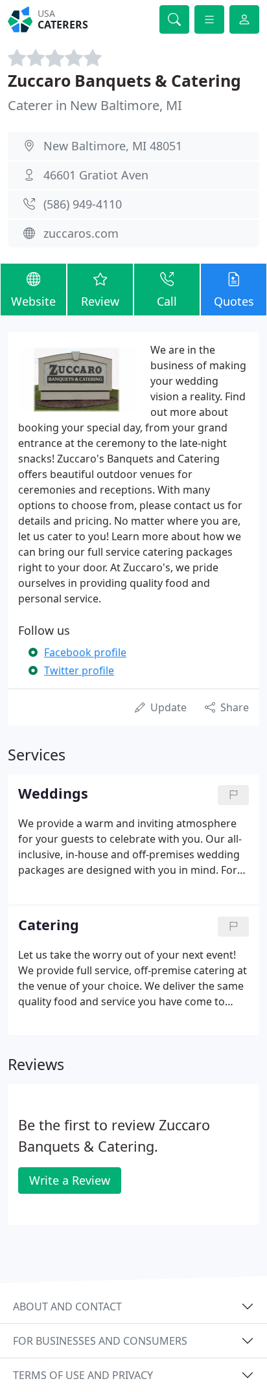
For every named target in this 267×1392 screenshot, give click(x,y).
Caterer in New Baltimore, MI (95, 105)
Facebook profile (85, 652)
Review (100, 301)
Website (33, 301)
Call (167, 301)
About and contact (67, 1306)
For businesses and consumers (100, 1341)
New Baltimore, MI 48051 (112, 146)
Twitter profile (79, 670)
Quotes (234, 301)
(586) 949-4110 (82, 204)
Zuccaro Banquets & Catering (124, 80)
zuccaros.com (81, 233)
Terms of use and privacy (83, 1375)
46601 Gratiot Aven (95, 175)
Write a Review (69, 1180)
